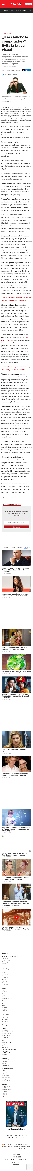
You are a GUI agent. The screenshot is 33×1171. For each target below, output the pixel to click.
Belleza (4, 997)
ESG (3, 965)
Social (4, 1044)
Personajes (5, 1091)
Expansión (5, 953)
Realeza (4, 991)
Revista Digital (28, 4)
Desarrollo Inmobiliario (9, 1032)
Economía (5, 958)
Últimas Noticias (9, 11)
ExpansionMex (21, 1137)
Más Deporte (6, 1077)
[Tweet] (23, 70)
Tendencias (6, 33)
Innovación (5, 1051)
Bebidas (4, 1088)
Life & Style (5, 1014)
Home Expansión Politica (10, 956)
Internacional (6, 960)
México (4, 975)
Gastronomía (6, 1086)
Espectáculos (6, 989)
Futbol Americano (7, 1074)
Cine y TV (5, 1021)
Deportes (5, 1019)
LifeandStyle (6, 969)
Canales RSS (16, 1162)
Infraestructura (7, 1033)
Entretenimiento (7, 1018)
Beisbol (4, 1072)
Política (24, 11)
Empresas (18, 11)
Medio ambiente (7, 1042)
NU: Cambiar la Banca (16, 1129)
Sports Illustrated (7, 1068)
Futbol (4, 1070)
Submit (16, 526)
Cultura (4, 1000)
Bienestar (5, 1093)
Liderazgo (5, 1061)
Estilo (4, 1016)
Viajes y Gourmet (7, 998)
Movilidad (5, 1047)
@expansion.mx (16, 1137)
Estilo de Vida (6, 1095)
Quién (4, 988)
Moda (4, 995)
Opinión (4, 983)
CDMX (4, 979)
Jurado (4, 1096)
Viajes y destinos (7, 1089)
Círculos (4, 993)
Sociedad (5, 984)
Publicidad (16, 1154)
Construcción (6, 1030)
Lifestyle (5, 1079)
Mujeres (4, 967)
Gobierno (5, 974)
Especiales (5, 1065)
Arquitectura (6, 1035)
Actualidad (5, 1059)
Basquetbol (5, 1075)
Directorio (16, 1165)
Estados (4, 981)
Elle (3, 1004)
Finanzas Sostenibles (9, 1049)
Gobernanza (6, 1046)
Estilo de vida (6, 1010)
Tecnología (5, 962)
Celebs (4, 1009)
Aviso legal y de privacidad (16, 1159)
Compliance (16, 1157)
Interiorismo (6, 1037)
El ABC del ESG (7, 1053)
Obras (4, 963)
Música (4, 1023)
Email (16, 522)
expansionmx (10, 1137)
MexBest (4, 1084)
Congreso (5, 977)
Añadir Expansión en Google (10, 74)
